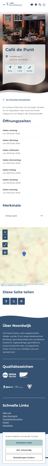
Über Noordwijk (10, 416)
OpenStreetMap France (20, 285)
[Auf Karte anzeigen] (5, 252)
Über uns (7, 413)
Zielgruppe (11, 215)
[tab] (20, 39)
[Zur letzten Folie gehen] (6, 28)
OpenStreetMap (11, 284)
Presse (6, 422)
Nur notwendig (24, 450)
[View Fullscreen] (5, 244)
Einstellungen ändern (24, 457)
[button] (24, 254)
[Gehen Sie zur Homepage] (12, 4)
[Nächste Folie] (41, 28)
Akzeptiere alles (24, 443)
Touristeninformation (13, 419)
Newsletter (8, 425)
